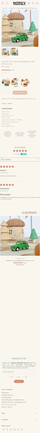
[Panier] (37, 3)
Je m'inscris (19, 381)
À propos (5, 419)
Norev (10, 103)
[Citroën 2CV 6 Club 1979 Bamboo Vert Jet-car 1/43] (20, 236)
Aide (3, 413)
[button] (6, 70)
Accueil (4, 8)
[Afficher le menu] (3, 3)
